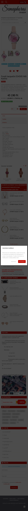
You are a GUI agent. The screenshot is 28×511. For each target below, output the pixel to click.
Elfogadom (22, 261)
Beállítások (13, 261)
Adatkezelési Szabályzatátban (9, 257)
